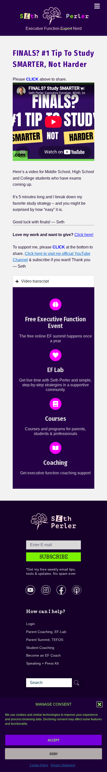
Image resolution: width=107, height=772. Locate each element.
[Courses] (55, 404)
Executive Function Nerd (54, 28)
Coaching (55, 463)
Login (30, 624)
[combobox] (53, 682)
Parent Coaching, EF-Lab (46, 632)
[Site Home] (53, 15)
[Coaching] (55, 448)
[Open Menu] (97, 6)
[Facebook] (61, 590)
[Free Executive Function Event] (55, 304)
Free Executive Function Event (55, 323)
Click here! (83, 235)
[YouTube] (30, 590)
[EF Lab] (55, 355)
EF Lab (55, 370)
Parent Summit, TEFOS (44, 640)
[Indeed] (76, 590)
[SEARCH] (76, 682)
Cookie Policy (39, 765)
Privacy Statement (63, 765)
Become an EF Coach (43, 655)
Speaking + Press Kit (42, 663)
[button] (99, 704)
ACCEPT (53, 740)
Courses (55, 419)
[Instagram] (46, 590)
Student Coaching (40, 648)
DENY (54, 754)
